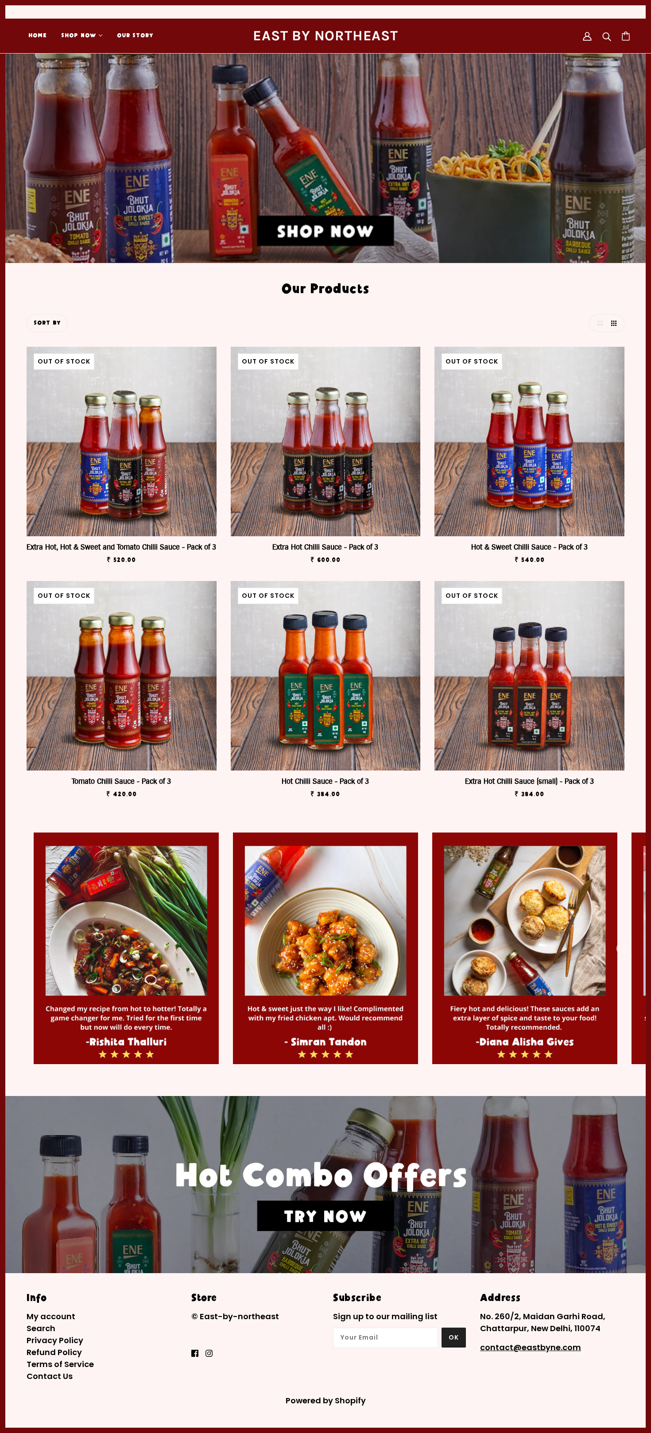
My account (51, 1316)
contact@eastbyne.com (530, 1347)
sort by (47, 323)
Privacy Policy (55, 1340)
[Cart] (626, 36)
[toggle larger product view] (598, 323)
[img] (195, 1352)
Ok (454, 1337)
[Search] (606, 36)
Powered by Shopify (326, 1400)
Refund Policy (54, 1352)
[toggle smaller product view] (615, 323)
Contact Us (50, 1376)
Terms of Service (60, 1364)
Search (41, 1328)
